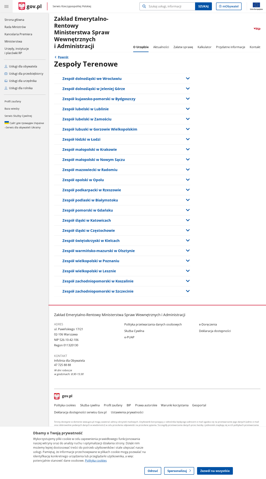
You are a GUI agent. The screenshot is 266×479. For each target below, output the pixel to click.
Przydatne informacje (230, 47)
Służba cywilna (90, 405)
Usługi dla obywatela (22, 66)
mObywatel (230, 7)
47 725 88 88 (62, 365)
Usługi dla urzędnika (22, 81)
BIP (129, 405)
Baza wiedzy (12, 108)
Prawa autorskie (146, 405)
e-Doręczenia (208, 324)
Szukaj (203, 6)
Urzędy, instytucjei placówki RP (17, 51)
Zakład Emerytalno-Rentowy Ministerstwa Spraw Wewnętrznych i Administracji (81, 32)
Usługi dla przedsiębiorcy (25, 74)
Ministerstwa (13, 41)
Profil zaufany (13, 101)
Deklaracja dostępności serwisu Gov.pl (80, 412)
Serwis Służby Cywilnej (18, 116)
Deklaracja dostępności (215, 331)
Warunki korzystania (175, 405)
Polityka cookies (65, 405)
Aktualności (161, 47)
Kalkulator (205, 47)
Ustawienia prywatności (127, 412)
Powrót (63, 57)
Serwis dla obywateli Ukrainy (24, 125)
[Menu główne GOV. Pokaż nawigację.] (6, 6)
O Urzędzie (141, 47)
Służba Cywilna (134, 331)
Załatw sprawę (183, 47)
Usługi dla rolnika (20, 88)
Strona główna (18, 20)
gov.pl (67, 396)
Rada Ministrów (15, 27)
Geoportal (199, 405)
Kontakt (255, 47)
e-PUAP (129, 337)
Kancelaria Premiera (18, 34)
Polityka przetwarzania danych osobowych (153, 324)
